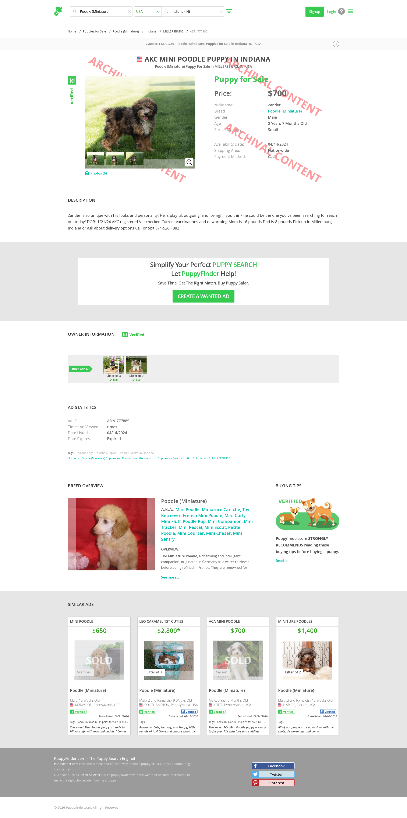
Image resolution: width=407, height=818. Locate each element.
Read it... (282, 560)
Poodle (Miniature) (126, 31)
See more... (170, 577)
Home (72, 31)
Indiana (151, 31)
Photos (99, 173)
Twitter (276, 774)
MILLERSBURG (173, 31)
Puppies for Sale (94, 31)
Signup (314, 11)
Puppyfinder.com (66, 764)
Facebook (276, 765)
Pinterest (276, 782)
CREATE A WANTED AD (203, 296)
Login (331, 11)
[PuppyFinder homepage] (58, 11)
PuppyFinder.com (69, 758)
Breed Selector (90, 775)
